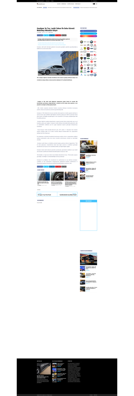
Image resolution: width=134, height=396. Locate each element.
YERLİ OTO (78, 374)
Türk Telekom (78, 373)
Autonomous (77, 363)
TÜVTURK (73, 373)
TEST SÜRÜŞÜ (78, 370)
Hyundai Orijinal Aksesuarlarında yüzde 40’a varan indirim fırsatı (51, 42)
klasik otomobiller (71, 377)
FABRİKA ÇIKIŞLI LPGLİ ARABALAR (72, 366)
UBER (69, 374)
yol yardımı (69, 380)
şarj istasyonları (70, 381)
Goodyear (51, 32)
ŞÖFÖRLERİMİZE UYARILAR (76, 380)
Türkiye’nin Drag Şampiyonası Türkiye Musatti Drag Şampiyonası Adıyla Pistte (68, 7)
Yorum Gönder (39, 202)
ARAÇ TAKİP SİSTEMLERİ (71, 363)
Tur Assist (69, 373)
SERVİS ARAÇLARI (70, 370)
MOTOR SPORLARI (52, 7)
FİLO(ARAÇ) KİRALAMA (71, 367)
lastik (76, 377)
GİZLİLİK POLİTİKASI (77, 367)
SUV (74, 370)
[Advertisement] (67, 17)
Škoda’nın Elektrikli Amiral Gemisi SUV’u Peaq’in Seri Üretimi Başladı (52, 44)
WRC (75, 374)
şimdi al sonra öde (77, 381)
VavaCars (72, 374)
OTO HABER (84, 7)
